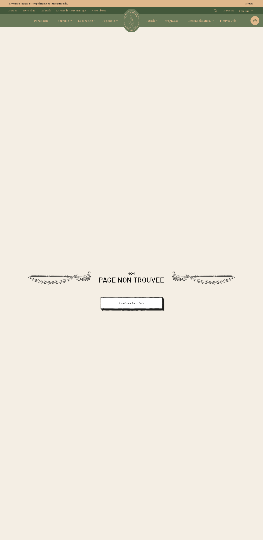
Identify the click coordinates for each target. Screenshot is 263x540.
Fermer (249, 3)
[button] (209, 10)
